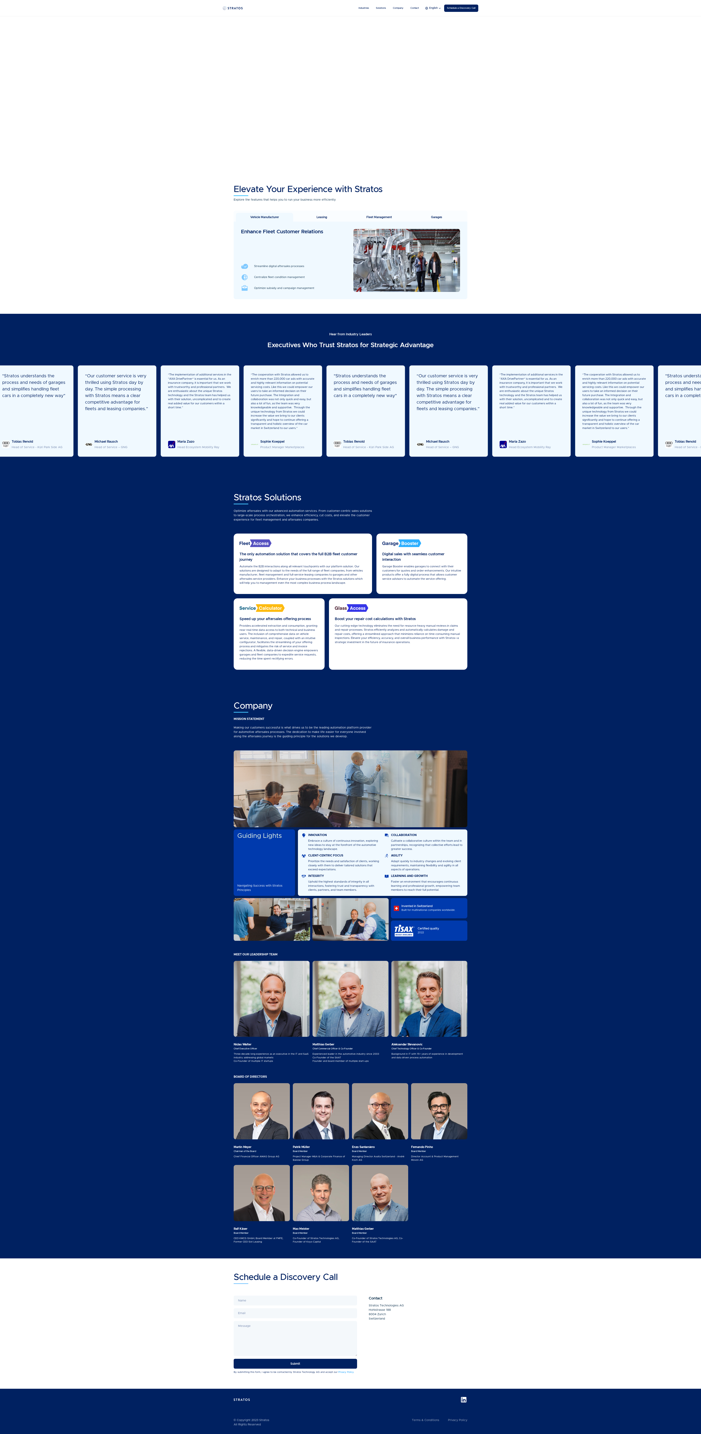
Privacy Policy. (346, 1372)
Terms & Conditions (425, 1420)
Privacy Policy (457, 1420)
